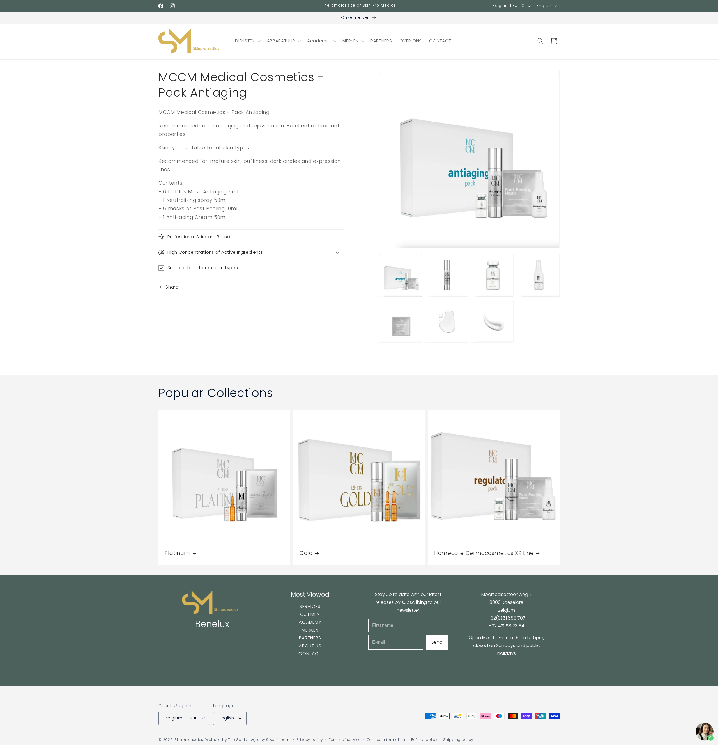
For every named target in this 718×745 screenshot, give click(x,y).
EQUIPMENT (310, 614)
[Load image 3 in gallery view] (492, 275)
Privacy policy (309, 739)
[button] (247, 41)
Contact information (386, 739)
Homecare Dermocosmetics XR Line (484, 553)
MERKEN (310, 630)
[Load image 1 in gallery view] (400, 275)
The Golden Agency (246, 739)
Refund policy (424, 739)
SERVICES (309, 607)
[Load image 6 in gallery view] (446, 321)
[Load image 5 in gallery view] (400, 321)
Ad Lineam (280, 739)
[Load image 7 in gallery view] (492, 321)
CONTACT (310, 653)
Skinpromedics (188, 739)
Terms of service (345, 739)
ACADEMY (310, 622)
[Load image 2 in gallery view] (446, 275)
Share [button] (171, 287)
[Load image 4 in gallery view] (538, 275)
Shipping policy (458, 739)
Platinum (177, 553)
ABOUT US (310, 646)
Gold (306, 553)
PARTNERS (310, 638)
